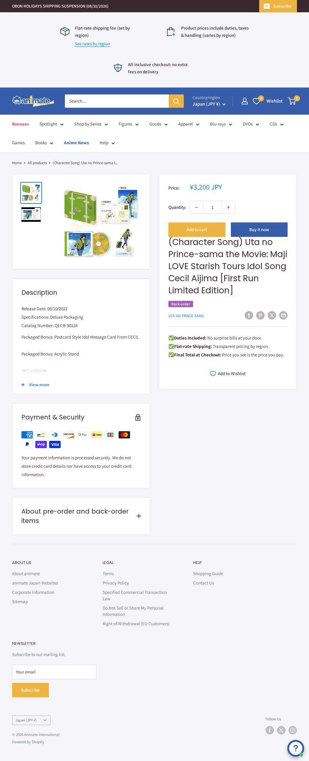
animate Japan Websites (35, 583)
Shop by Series (87, 124)
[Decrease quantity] (196, 207)
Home (17, 162)
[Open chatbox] (295, 748)
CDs (273, 124)
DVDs (248, 124)
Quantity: (177, 207)
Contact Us (203, 583)
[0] (292, 101)
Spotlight (48, 124)
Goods (155, 124)
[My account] (245, 101)
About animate (26, 573)
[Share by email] (283, 315)
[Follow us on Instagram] (292, 730)
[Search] (176, 101)
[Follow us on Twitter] (281, 730)
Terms (108, 573)
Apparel (185, 124)
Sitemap (20, 601)
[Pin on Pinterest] (260, 315)
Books (41, 142)
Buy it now (259, 229)
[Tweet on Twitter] (272, 315)
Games (18, 142)
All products (37, 162)
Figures (125, 124)
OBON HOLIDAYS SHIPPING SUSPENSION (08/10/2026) (60, 6)
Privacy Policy (116, 583)
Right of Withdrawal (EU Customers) (136, 623)
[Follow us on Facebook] (270, 730)
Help (104, 142)
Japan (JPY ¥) (26, 720)
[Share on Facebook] (249, 315)
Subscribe (282, 6)
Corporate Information (33, 592)
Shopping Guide (208, 573)
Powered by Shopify (28, 741)
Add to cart (196, 229)
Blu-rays (218, 124)
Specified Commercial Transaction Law (135, 595)
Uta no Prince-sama (186, 315)
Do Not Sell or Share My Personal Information (133, 611)
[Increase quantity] (228, 207)
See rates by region (92, 43)
